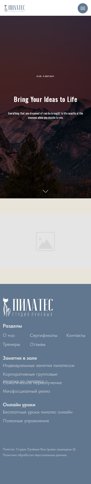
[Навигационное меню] (82, 8)
